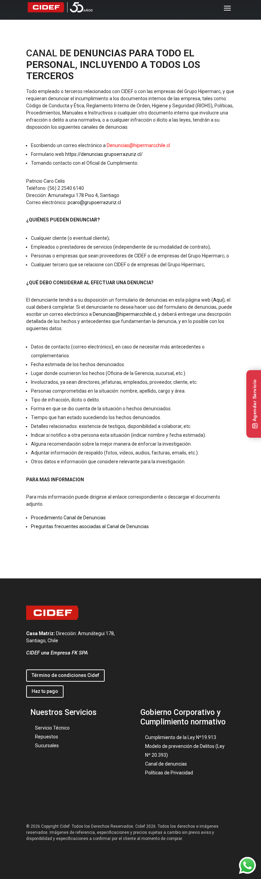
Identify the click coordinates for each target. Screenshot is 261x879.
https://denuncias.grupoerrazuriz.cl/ (104, 154)
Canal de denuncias (166, 764)
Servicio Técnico (52, 728)
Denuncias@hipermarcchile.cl (124, 314)
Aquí (218, 300)
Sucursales (47, 745)
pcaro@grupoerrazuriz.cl (94, 202)
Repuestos (46, 736)
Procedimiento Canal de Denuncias (68, 517)
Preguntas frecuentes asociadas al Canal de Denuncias (90, 526)
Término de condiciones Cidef (65, 675)
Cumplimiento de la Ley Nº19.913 (180, 737)
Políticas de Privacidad (169, 772)
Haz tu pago (45, 691)
